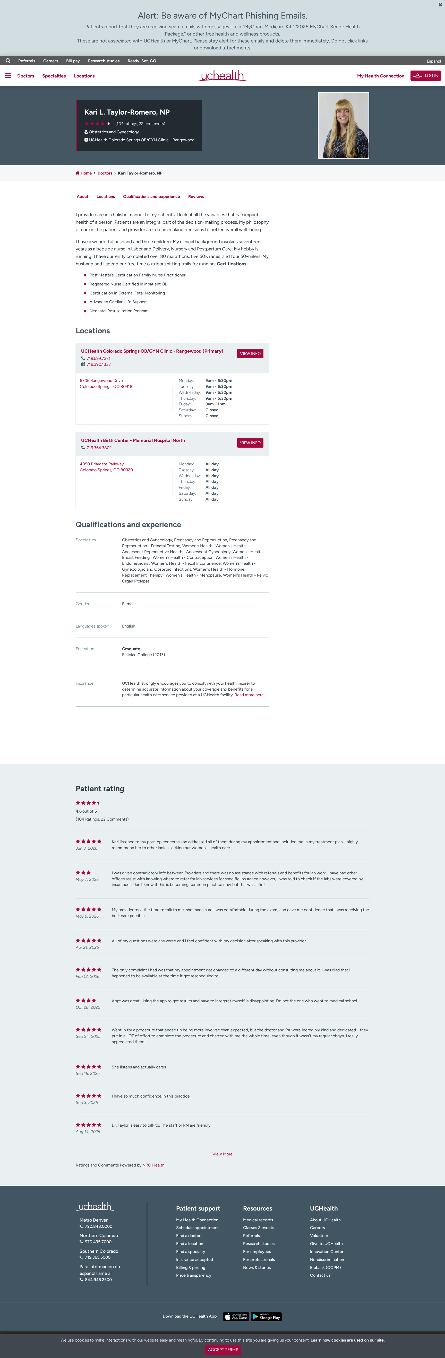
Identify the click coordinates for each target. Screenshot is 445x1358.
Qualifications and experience (151, 196)
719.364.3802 (99, 447)
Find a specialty (190, 1251)
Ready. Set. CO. (142, 60)
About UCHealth (325, 1219)
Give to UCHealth (326, 1243)
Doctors (25, 76)
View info (250, 353)
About (82, 196)
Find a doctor (188, 1235)
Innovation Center (327, 1251)
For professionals (259, 1259)
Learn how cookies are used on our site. (348, 1340)
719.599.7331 (98, 358)
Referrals (26, 60)
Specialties (54, 76)
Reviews (196, 196)
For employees (257, 1251)
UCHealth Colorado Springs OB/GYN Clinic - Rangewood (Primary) (152, 351)
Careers (50, 60)
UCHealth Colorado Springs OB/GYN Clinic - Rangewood (141, 139)
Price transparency (193, 1275)
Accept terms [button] (223, 1349)
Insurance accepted (194, 1259)
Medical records (258, 1219)
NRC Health (153, 1165)
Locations (84, 76)
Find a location (189, 1243)
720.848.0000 (98, 1226)
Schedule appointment (197, 1227)
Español (434, 61)
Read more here (249, 694)
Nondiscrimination (327, 1259)
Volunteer (319, 1235)
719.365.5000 (97, 1257)
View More (222, 1154)
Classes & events (258, 1227)
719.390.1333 (99, 364)
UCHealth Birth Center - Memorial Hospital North (133, 440)
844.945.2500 (98, 1279)
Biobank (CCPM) (325, 1267)
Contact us (320, 1275)
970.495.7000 (98, 1241)
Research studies (103, 60)
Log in (431, 75)
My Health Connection (380, 76)
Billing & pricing (190, 1267)
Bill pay (73, 60)
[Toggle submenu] (8, 76)
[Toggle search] (8, 61)
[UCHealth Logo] (95, 1206)
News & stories (257, 1267)
